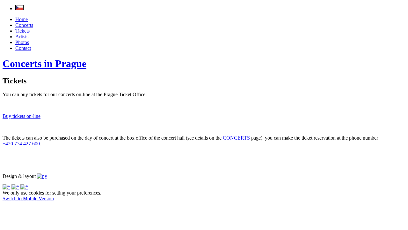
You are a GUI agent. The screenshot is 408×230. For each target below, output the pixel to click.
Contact (23, 48)
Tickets (22, 31)
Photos (22, 42)
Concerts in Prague (44, 63)
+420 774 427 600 (21, 143)
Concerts (24, 25)
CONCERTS (236, 138)
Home (21, 19)
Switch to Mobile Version (28, 198)
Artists (21, 36)
